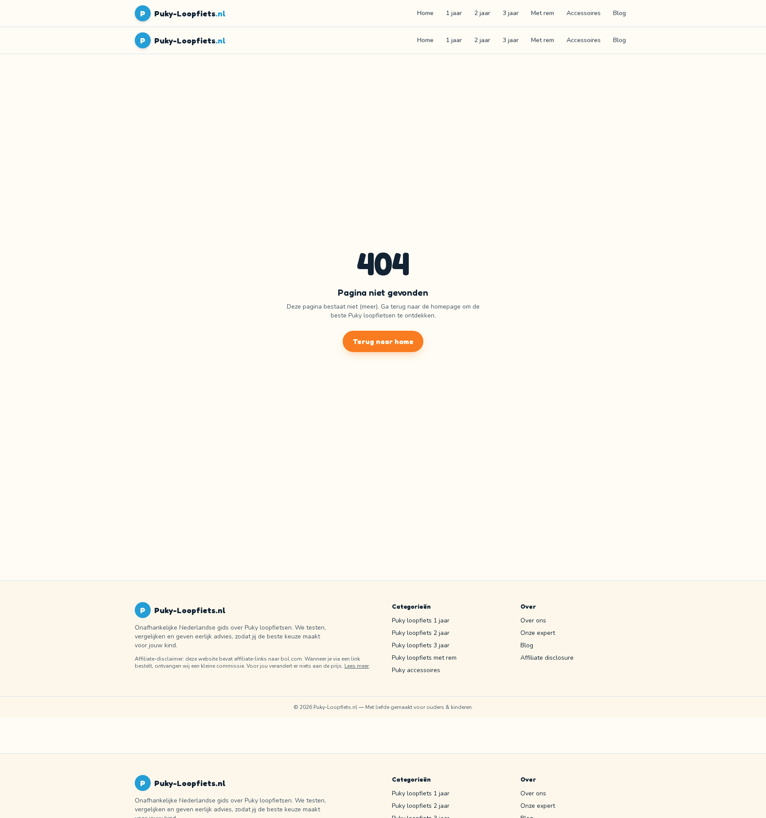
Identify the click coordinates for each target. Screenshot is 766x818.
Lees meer (356, 665)
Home (425, 13)
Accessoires (584, 13)
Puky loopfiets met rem (424, 658)
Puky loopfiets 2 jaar (420, 633)
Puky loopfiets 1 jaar (420, 620)
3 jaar (511, 13)
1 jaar (454, 13)
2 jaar (482, 13)
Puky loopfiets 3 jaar (420, 645)
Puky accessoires (416, 670)
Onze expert (537, 633)
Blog (619, 13)
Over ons (533, 620)
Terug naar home (383, 341)
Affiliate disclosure (547, 658)
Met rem (542, 13)
